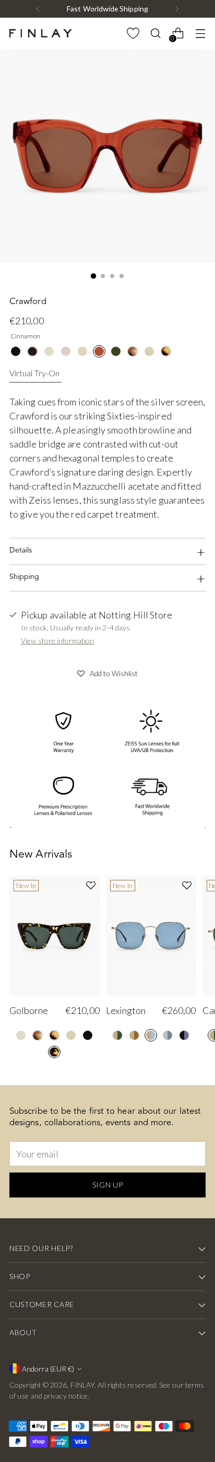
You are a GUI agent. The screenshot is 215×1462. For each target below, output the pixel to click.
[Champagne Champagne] (49, 351)
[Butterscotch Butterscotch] (82, 351)
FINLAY (82, 1384)
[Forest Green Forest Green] (116, 351)
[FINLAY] (40, 33)
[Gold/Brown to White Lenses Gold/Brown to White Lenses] (134, 1035)
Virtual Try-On (34, 373)
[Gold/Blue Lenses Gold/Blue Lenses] (151, 1035)
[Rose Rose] (65, 351)
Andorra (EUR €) (48, 1368)
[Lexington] (151, 935)
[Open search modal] (155, 33)
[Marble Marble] (132, 351)
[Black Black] (15, 351)
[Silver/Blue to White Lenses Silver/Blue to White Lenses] (167, 1035)
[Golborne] (54, 935)
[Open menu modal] (200, 33)
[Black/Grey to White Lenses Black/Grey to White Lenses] (184, 1035)
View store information (57, 640)
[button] (107, 672)
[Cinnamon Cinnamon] (99, 351)
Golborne (28, 1010)
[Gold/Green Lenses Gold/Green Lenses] (117, 1035)
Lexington (126, 1010)
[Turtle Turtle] (54, 1052)
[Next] (176, 9)
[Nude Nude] (149, 351)
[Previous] (38, 9)
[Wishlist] (133, 33)
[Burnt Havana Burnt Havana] (166, 351)
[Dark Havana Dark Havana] (32, 351)
